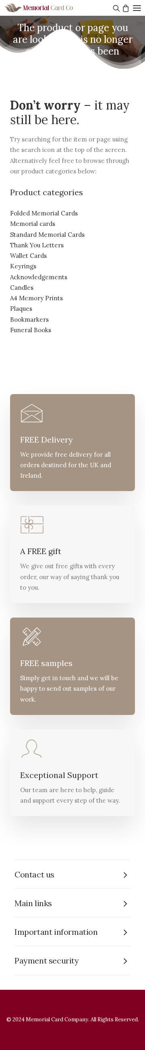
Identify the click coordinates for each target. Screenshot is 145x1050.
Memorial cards (32, 224)
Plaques (21, 308)
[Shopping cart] (124, 8)
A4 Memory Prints (36, 298)
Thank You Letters (37, 245)
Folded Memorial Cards (44, 213)
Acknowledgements (38, 277)
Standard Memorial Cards (47, 234)
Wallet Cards (28, 255)
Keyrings (23, 266)
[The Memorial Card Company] (48, 8)
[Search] (115, 8)
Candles (21, 287)
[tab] (72, 874)
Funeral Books (30, 330)
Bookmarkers (29, 319)
